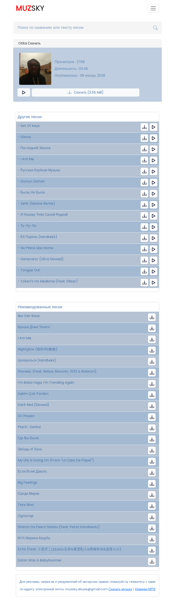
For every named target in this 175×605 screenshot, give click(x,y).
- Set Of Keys (29, 125)
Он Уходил (26, 415)
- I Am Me (26, 159)
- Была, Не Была (31, 192)
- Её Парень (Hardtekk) (37, 236)
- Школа (24, 136)
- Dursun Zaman (31, 181)
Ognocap (26, 515)
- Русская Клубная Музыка (39, 170)
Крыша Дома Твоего (34, 327)
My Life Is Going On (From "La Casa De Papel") (56, 460)
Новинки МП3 (145, 589)
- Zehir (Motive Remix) (36, 203)
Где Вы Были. (28, 438)
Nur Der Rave (29, 315)
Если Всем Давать (32, 471)
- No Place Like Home (35, 247)
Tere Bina (26, 504)
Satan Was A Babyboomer (40, 560)
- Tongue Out (29, 270)
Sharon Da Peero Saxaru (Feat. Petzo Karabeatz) (59, 526)
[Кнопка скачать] (152, 428)
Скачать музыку (120, 589)
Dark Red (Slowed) (33, 404)
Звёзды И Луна (30, 449)
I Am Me (24, 338)
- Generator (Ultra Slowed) (41, 259)
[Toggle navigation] (153, 8)
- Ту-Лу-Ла (27, 225)
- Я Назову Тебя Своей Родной (43, 214)
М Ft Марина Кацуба (34, 538)
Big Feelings (27, 482)
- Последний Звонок (34, 147)
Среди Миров (28, 493)
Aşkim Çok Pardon (33, 393)
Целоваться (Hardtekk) (37, 360)
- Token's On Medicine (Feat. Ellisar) (48, 281)
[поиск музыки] (155, 27)
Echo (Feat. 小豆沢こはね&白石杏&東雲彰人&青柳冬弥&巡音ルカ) (69, 549)
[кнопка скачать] (144, 127)
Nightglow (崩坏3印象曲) (37, 349)
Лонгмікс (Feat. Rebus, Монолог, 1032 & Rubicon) (57, 371)
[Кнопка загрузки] (152, 317)
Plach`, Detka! (29, 426)
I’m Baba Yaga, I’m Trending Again (46, 382)
